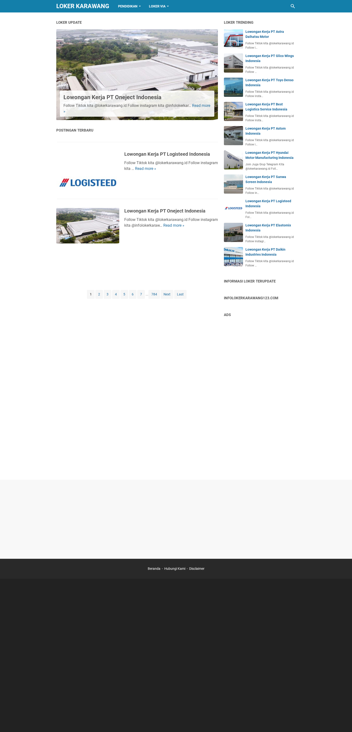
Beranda (154, 569)
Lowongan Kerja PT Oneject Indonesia (112, 97)
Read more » (145, 168)
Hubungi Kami (174, 569)
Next (167, 294)
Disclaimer (196, 569)
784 (154, 294)
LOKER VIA (157, 6)
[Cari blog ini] (293, 6)
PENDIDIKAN (127, 6)
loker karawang (82, 6)
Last (180, 294)
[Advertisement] (137, 266)
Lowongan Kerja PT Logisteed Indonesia (167, 154)
